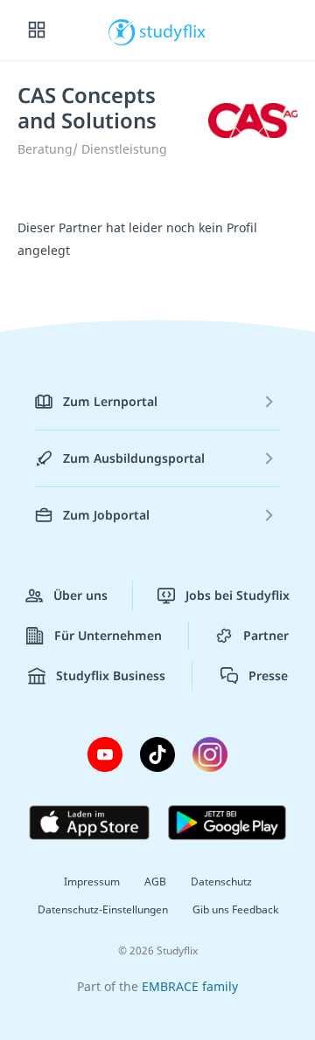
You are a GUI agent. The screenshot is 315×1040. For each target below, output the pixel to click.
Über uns (80, 595)
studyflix (172, 30)
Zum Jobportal (106, 514)
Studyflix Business (110, 675)
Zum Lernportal (110, 401)
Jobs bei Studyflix (238, 595)
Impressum (92, 881)
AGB (155, 881)
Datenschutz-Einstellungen (103, 909)
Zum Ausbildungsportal (134, 458)
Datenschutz (221, 881)
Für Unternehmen (108, 635)
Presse (268, 675)
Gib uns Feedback (235, 909)
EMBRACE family (190, 986)
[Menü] (37, 30)
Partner (266, 635)
